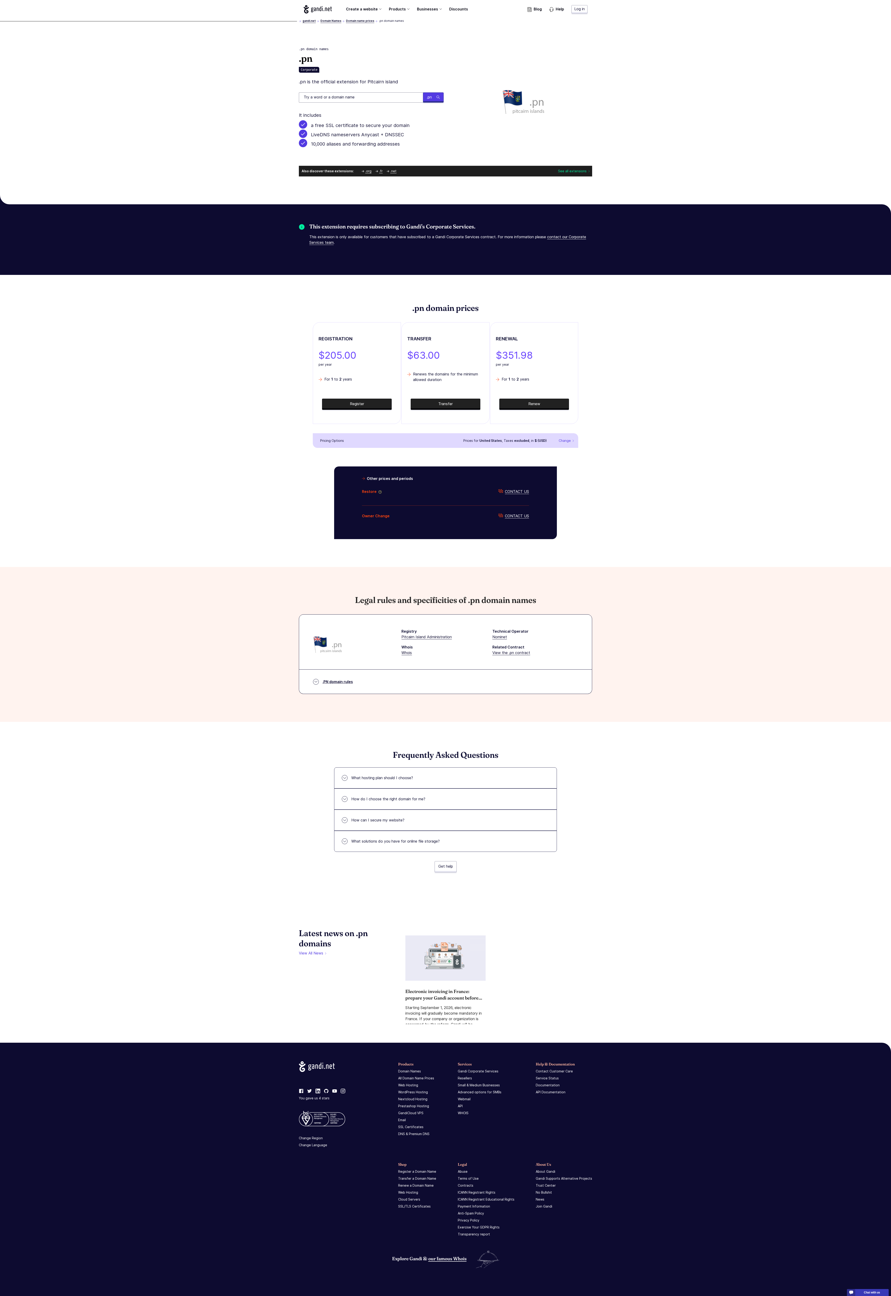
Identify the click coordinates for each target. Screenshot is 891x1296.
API (460, 1106)
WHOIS (463, 1113)
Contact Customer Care (554, 1071)
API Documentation (550, 1092)
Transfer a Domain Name (417, 1178)
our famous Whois (447, 1258)
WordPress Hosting (413, 1092)
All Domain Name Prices (416, 1078)
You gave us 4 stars (314, 1098)
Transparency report (474, 1234)
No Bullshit (544, 1192)
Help (560, 9)
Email (402, 1120)
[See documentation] (379, 491)
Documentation (548, 1085)
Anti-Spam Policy (471, 1213)
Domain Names (330, 21)
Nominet (499, 637)
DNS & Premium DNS (413, 1134)
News (540, 1199)
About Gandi (545, 1171)
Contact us (517, 491)
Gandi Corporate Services (478, 1071)
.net (393, 171)
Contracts (465, 1185)
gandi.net (309, 21)
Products (397, 9)
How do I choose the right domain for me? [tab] (388, 799)
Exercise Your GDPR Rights (479, 1227)
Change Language (313, 1145)
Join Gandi (544, 1206)
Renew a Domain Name (416, 1185)
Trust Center (546, 1185)
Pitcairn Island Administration (426, 637)
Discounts (458, 9)
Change (565, 441)
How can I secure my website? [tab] (377, 820)
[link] (301, 1091)
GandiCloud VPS (410, 1113)
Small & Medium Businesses (479, 1085)
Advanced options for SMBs (479, 1092)
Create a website (362, 9)
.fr (381, 171)
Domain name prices (360, 21)
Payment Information (474, 1206)
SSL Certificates (410, 1127)
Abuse (463, 1171)
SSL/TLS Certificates (414, 1206)
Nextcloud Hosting (412, 1099)
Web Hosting (408, 1085)
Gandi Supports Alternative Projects (564, 1178)
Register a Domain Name (417, 1171)
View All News (311, 953)
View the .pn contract (511, 652)
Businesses (427, 9)
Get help (445, 866)
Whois (406, 652)
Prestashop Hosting (413, 1106)
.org (368, 171)
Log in (579, 9)
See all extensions (572, 171)
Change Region (311, 1138)
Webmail (464, 1099)
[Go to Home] (317, 9)
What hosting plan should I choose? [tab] (382, 777)
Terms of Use (468, 1178)
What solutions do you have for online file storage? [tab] (395, 841)
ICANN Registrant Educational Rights (486, 1199)
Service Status (547, 1078)
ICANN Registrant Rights (476, 1192)
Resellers (465, 1078)
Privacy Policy (468, 1220)
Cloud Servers (409, 1199)
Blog (538, 9)
